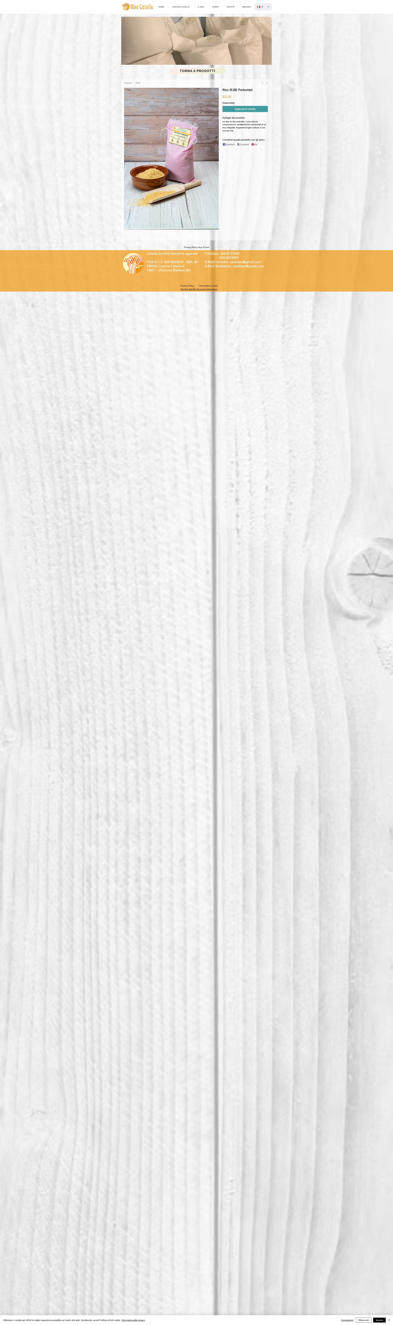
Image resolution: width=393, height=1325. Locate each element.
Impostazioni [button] (347, 1320)
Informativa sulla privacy (133, 1320)
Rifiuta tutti (363, 1320)
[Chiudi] (389, 1320)
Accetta (379, 1320)
